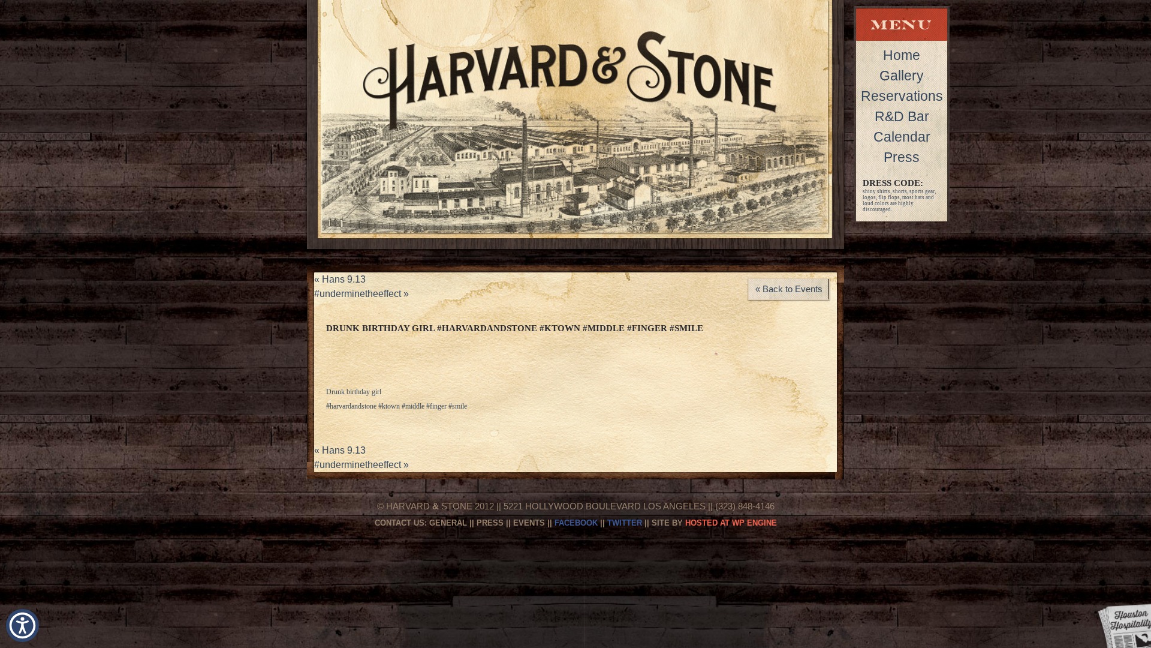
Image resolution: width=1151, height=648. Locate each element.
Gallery (901, 75)
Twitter (624, 522)
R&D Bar (902, 116)
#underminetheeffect (361, 294)
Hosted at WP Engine (731, 522)
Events (529, 522)
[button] (22, 625)
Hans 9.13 (340, 279)
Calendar (901, 137)
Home (901, 55)
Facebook (576, 522)
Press (902, 157)
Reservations (902, 96)
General (448, 522)
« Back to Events (788, 289)
